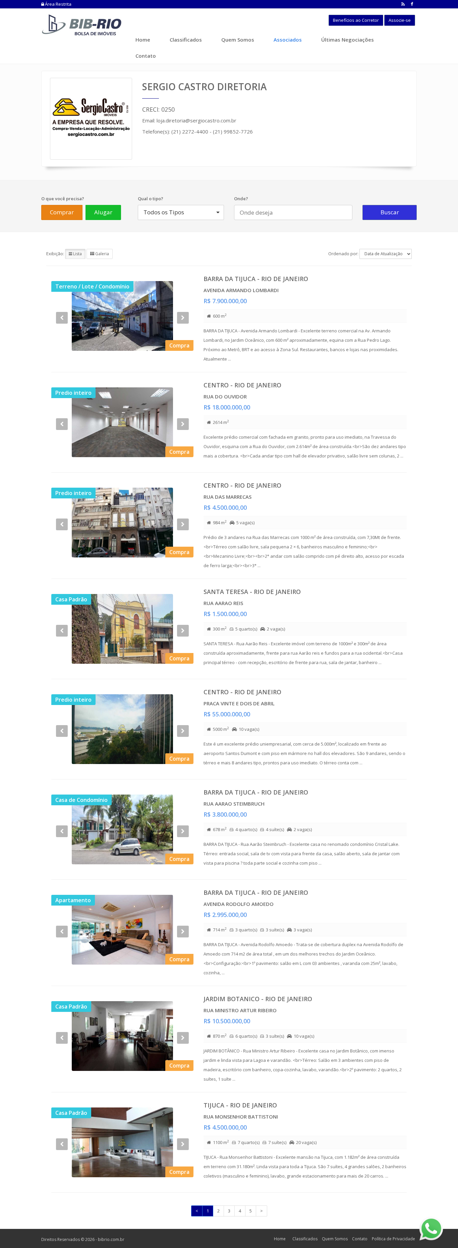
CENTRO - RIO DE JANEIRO (242, 385)
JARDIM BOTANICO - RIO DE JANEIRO (258, 999)
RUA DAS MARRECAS (227, 496)
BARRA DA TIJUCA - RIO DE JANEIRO (256, 279)
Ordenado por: (343, 254)
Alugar (103, 212)
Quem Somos (237, 39)
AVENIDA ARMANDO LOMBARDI (241, 290)
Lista (77, 254)
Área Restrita (57, 4)
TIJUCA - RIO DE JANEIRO (240, 1105)
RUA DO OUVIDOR (225, 396)
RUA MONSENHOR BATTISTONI (241, 1116)
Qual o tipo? (150, 199)
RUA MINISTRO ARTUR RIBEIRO (240, 1010)
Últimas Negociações (347, 39)
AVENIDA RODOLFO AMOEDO (239, 904)
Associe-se (400, 20)
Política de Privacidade (393, 1239)
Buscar (390, 212)
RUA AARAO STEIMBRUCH (234, 803)
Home (142, 39)
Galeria (101, 254)
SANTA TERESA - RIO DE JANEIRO (252, 592)
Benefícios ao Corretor (356, 20)
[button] (62, 334)
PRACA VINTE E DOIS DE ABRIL (239, 703)
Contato (145, 55)
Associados (288, 39)
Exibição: (55, 254)
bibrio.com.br (111, 1239)
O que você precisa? (62, 199)
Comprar (62, 212)
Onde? (241, 199)
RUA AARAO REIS (223, 603)
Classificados (186, 39)
